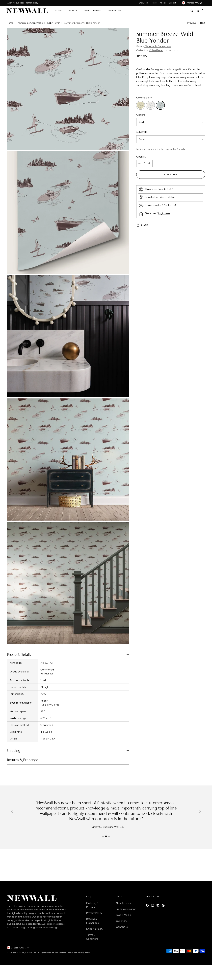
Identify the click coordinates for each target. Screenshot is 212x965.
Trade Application (126, 909)
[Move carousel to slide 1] (103, 836)
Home (10, 22)
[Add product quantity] (149, 163)
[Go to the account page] (198, 10)
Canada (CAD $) (194, 2)
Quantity (141, 156)
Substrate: (142, 132)
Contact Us (122, 926)
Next (202, 22)
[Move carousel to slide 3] (109, 836)
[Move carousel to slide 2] (106, 836)
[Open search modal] (192, 10)
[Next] (200, 811)
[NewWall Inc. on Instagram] (153, 906)
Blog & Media (123, 915)
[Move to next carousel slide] (202, 866)
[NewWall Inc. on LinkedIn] (158, 906)
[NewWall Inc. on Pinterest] (163, 906)
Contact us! (170, 205)
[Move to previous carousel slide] (194, 866)
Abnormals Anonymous (30, 22)
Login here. (164, 213)
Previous (191, 22)
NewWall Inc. (31, 952)
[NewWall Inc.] (27, 11)
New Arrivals (123, 903)
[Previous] (12, 811)
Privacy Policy (94, 913)
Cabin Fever (53, 22)
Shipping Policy (94, 928)
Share (144, 225)
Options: (141, 114)
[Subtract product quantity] (139, 163)
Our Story (121, 920)
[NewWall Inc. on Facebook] (148, 906)
